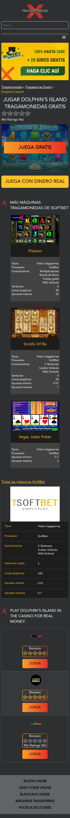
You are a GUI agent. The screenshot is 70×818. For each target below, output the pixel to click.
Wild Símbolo (46, 553)
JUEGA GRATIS (35, 147)
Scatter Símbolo (47, 550)
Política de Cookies (35, 807)
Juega (35, 663)
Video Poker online (35, 788)
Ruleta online (35, 781)
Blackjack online (35, 794)
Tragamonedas (35, 11)
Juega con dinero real (35, 181)
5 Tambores (45, 546)
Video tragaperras (49, 526)
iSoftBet (43, 536)
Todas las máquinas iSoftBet (23, 482)
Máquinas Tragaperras (35, 801)
